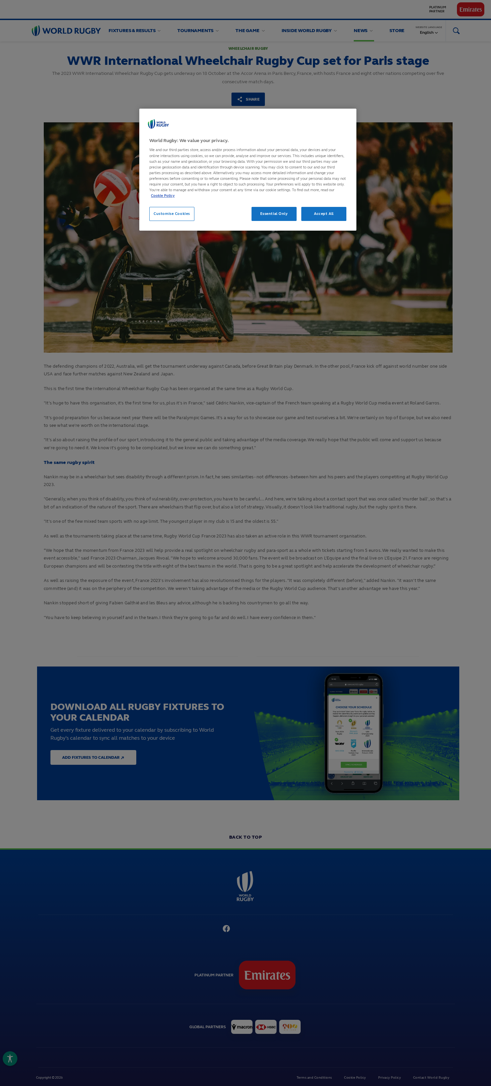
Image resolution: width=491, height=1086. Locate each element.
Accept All (324, 213)
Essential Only (274, 213)
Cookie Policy (163, 195)
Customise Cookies (172, 213)
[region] (247, 170)
